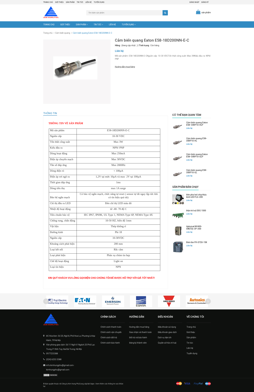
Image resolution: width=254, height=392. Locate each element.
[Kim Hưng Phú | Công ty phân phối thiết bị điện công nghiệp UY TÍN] (69, 319)
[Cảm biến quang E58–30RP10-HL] (178, 143)
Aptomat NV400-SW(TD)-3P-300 (194, 227)
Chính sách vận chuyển (111, 332)
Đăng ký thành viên (138, 343)
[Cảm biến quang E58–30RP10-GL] (178, 175)
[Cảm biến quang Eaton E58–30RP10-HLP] (178, 127)
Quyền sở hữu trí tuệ (167, 343)
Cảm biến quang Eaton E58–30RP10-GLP (197, 155)
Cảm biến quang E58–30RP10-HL (196, 139)
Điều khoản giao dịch (167, 332)
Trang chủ (48, 2)
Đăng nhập (194, 2)
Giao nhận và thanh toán (140, 332)
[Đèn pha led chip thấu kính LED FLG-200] (178, 199)
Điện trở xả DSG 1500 (196, 210)
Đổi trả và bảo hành (138, 337)
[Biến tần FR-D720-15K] (178, 247)
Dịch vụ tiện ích (164, 337)
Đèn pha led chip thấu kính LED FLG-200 (196, 196)
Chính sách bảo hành (110, 343)
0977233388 (52, 353)
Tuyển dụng (99, 2)
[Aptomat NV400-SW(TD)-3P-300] (178, 231)
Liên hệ (88, 2)
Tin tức (80, 2)
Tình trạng (144, 45)
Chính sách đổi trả (109, 337)
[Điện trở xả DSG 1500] (178, 215)
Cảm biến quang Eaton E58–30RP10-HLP (197, 123)
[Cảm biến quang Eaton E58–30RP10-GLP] (178, 159)
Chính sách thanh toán (111, 327)
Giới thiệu (59, 2)
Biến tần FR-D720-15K (196, 242)
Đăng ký (205, 2)
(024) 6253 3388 (53, 359)
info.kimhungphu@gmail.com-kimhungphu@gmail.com (60, 367)
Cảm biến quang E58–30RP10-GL (196, 171)
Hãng (117, 45)
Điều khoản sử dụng (167, 327)
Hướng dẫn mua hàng (125, 67)
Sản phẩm (70, 2)
